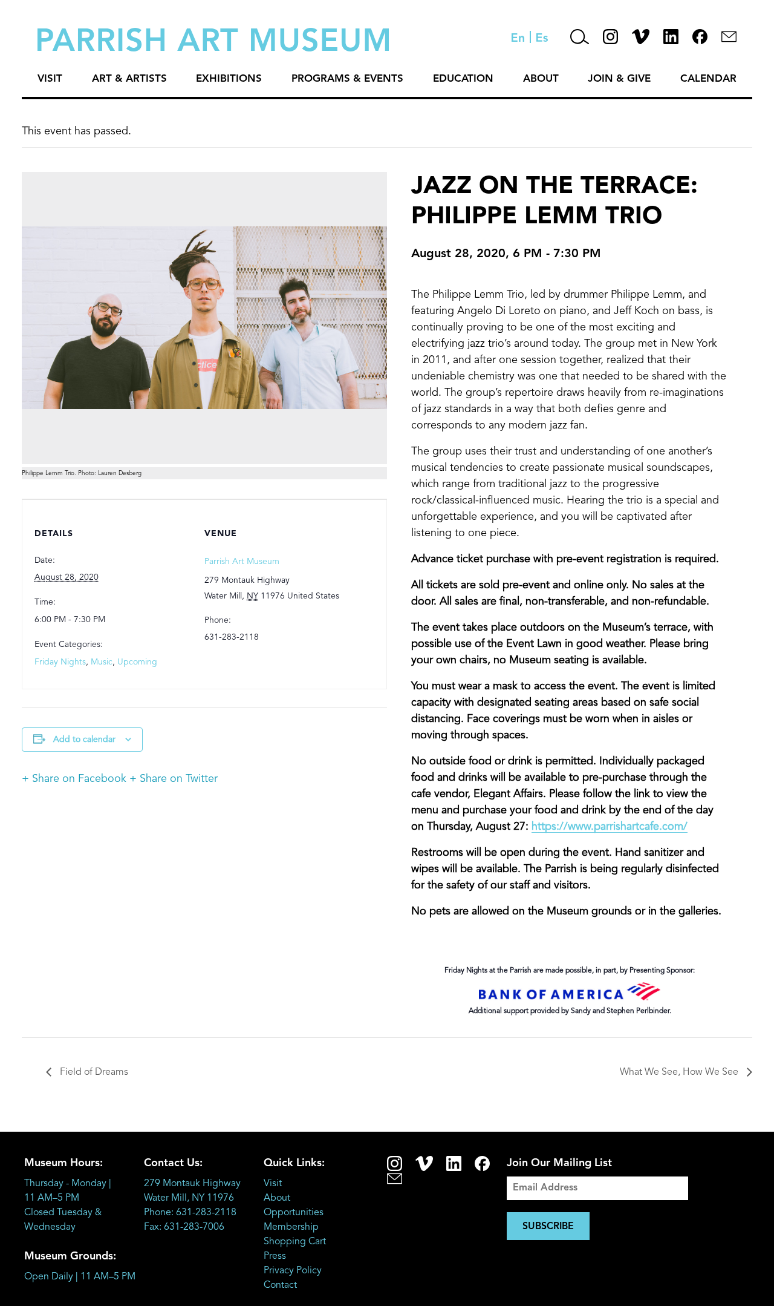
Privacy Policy (293, 1271)
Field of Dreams (92, 1072)
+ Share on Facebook (74, 778)
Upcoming (137, 662)
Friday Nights (60, 662)
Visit (49, 79)
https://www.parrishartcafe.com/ (610, 826)
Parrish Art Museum (241, 561)
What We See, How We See (680, 1072)
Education (463, 79)
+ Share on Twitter (173, 778)
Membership (291, 1227)
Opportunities (294, 1213)
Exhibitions (229, 79)
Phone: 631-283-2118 (190, 1213)
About (541, 79)
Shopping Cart (295, 1242)
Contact (280, 1285)
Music (101, 662)
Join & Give (619, 79)
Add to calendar (84, 739)
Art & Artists (129, 79)
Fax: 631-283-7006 (184, 1227)
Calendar (708, 79)
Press (275, 1256)
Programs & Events (347, 79)
